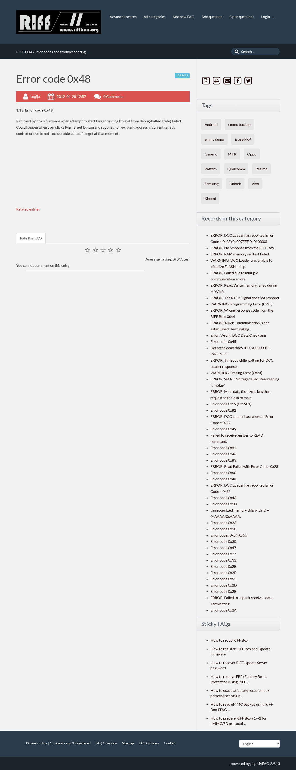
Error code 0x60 (223, 472)
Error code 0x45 (223, 341)
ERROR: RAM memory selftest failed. (240, 254)
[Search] (235, 51)
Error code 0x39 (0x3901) (230, 404)
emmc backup (239, 124)
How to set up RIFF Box (229, 640)
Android (211, 124)
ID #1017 (182, 75)
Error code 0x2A (223, 610)
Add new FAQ (183, 16)
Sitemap (128, 743)
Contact (170, 743)
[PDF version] (206, 80)
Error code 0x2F (223, 572)
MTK (232, 154)
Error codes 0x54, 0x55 (228, 535)
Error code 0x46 (223, 454)
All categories (155, 16)
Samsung (212, 183)
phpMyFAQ (259, 763)
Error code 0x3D (223, 504)
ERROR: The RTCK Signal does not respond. (245, 297)
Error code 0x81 (223, 447)
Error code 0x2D (223, 585)
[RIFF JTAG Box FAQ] (58, 22)
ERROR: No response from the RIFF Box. (242, 247)
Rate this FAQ (31, 238)
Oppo (251, 154)
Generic (211, 154)
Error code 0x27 (223, 554)
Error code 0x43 (223, 497)
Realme (261, 169)
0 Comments (113, 96)
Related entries (28, 209)
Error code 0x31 (223, 560)
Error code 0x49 (223, 429)
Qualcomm (236, 169)
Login (266, 16)
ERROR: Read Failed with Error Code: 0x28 (244, 466)
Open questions (241, 16)
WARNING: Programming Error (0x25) (241, 304)
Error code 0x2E (223, 566)
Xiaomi (210, 198)
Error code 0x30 (223, 541)
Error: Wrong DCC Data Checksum (238, 335)
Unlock (235, 183)
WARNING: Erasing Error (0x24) (236, 372)
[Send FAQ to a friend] (227, 80)
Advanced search (123, 16)
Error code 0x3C (223, 529)
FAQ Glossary (149, 743)
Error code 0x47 (223, 547)
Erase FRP (243, 139)
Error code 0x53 (223, 579)
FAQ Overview (106, 743)
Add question (211, 16)
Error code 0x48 (223, 479)
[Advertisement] (99, 173)
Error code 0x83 (223, 460)
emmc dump (214, 139)
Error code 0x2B (223, 591)
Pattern (211, 169)
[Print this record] (217, 80)
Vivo (255, 183)
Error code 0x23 (223, 522)
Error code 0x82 (223, 410)
